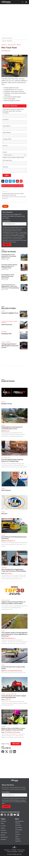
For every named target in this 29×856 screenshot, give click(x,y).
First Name (6, 112)
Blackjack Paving (6, 403)
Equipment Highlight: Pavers (10, 313)
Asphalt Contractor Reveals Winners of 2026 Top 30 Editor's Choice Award (13, 602)
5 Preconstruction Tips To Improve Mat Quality (13, 667)
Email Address (7, 126)
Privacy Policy (12, 242)
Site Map (21, 851)
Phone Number (7, 132)
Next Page (15, 743)
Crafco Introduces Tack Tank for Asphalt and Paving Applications (13, 696)
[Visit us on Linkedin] (14, 751)
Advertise (13, 850)
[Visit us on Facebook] (2, 751)
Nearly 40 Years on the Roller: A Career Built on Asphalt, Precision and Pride (13, 729)
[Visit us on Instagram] (10, 751)
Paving (19, 44)
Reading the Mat (6, 333)
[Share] (6, 181)
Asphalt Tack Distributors (8, 694)
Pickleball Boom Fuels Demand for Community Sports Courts (8, 256)
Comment (5, 167)
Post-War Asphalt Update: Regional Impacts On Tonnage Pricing (9, 266)
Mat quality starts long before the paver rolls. (13, 672)
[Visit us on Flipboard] (18, 815)
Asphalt (3, 44)
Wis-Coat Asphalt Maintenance (13, 670)
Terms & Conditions (12, 851)
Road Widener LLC (9, 540)
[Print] (2, 181)
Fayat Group (7, 573)
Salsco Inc (7, 50)
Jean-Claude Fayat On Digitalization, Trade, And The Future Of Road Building (10, 286)
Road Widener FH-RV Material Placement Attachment (7, 276)
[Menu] (26, 2)
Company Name (7, 139)
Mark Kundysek (6, 490)
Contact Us (7, 850)
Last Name (6, 119)
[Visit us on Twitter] (6, 751)
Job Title (5, 145)
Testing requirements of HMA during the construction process (10, 345)
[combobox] (14, 38)
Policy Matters (5, 457)
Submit (6, 175)
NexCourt (7, 431)
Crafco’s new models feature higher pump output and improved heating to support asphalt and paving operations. (14, 703)
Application (11, 44)
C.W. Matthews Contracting (12, 732)
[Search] (22, 2)
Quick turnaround (6, 324)
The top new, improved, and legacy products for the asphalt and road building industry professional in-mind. (14, 607)
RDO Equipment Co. (9, 638)
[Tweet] (13, 181)
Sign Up (6, 244)
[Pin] (17, 181)
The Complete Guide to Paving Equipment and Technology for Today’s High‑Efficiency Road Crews (14, 634)
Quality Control (6, 342)
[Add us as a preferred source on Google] (21, 181)
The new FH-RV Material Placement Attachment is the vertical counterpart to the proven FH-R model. (14, 544)
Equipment (4, 331)
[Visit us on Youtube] (15, 815)
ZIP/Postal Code (7, 160)
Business (3, 567)
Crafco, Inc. (7, 699)
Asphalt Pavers (5, 600)
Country (5, 152)
